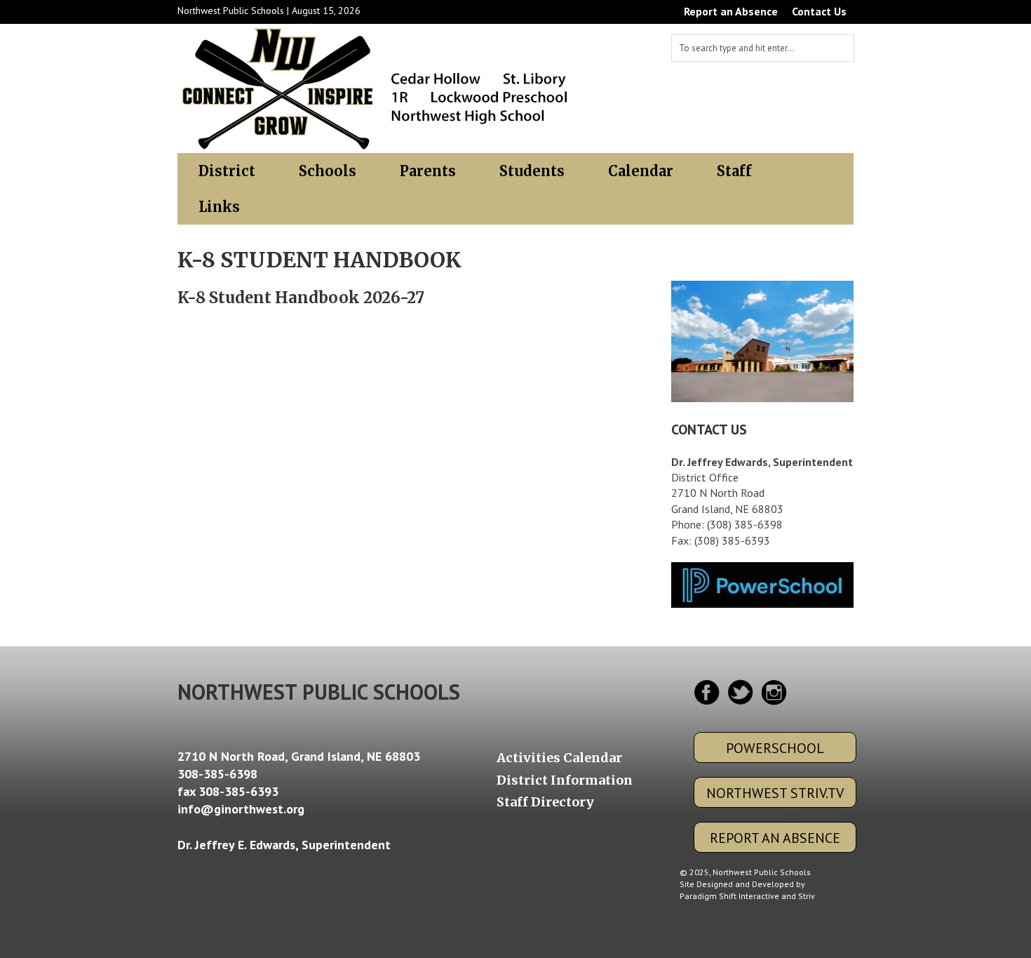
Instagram (772, 692)
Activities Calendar (559, 758)
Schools (327, 171)
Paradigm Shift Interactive (729, 896)
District (226, 171)
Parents (428, 171)
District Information (565, 780)
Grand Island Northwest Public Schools (376, 88)
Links (219, 206)
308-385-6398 (217, 774)
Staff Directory (545, 802)
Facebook (706, 692)
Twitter (739, 692)
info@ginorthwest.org (240, 809)
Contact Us (819, 11)
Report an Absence (731, 11)
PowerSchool (775, 748)
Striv (806, 896)
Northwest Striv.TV (775, 793)
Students (532, 171)
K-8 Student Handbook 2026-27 (300, 297)
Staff (734, 171)
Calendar (640, 171)
